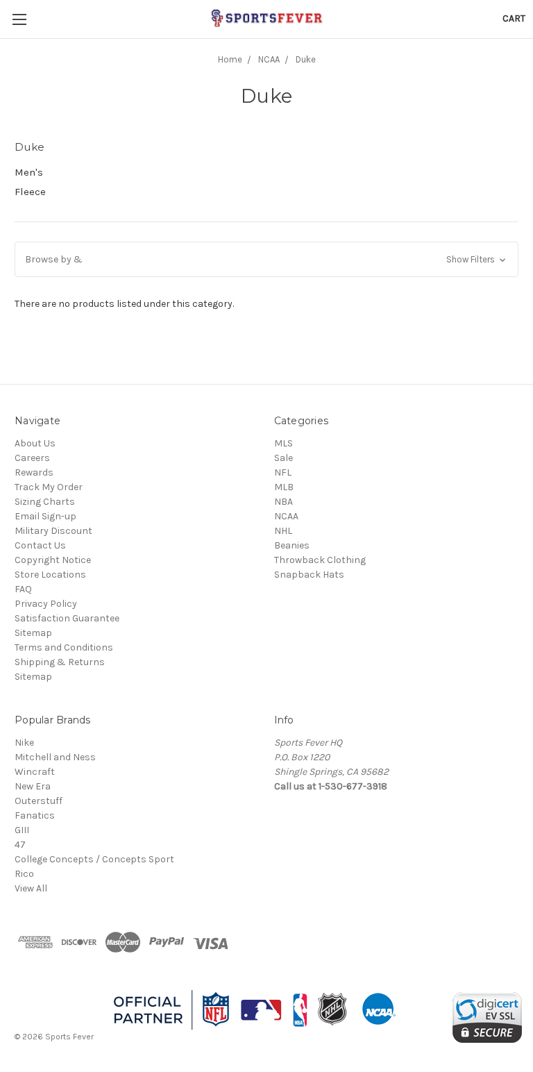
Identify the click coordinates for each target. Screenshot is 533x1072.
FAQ (23, 589)
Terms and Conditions (64, 647)
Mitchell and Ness (55, 757)
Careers (32, 458)
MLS (283, 443)
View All (31, 888)
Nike (24, 742)
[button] (266, 259)
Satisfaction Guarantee (67, 618)
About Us (35, 443)
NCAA (269, 59)
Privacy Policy (46, 604)
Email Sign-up (45, 516)
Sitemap (33, 633)
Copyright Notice (53, 560)
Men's (29, 172)
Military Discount (53, 531)
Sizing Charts (45, 502)
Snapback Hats (309, 574)
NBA (283, 502)
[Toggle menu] (19, 19)
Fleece (30, 191)
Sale (283, 458)
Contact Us (40, 545)
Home (230, 59)
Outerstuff (38, 801)
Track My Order (49, 487)
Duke (306, 59)
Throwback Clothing (320, 560)
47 (20, 845)
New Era (33, 786)
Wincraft (35, 772)
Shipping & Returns (60, 662)
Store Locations (50, 574)
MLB (284, 487)
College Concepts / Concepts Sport (94, 859)
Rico (24, 874)
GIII (22, 830)
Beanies (292, 545)
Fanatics (35, 815)
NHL (283, 531)
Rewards (34, 472)
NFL (282, 472)
